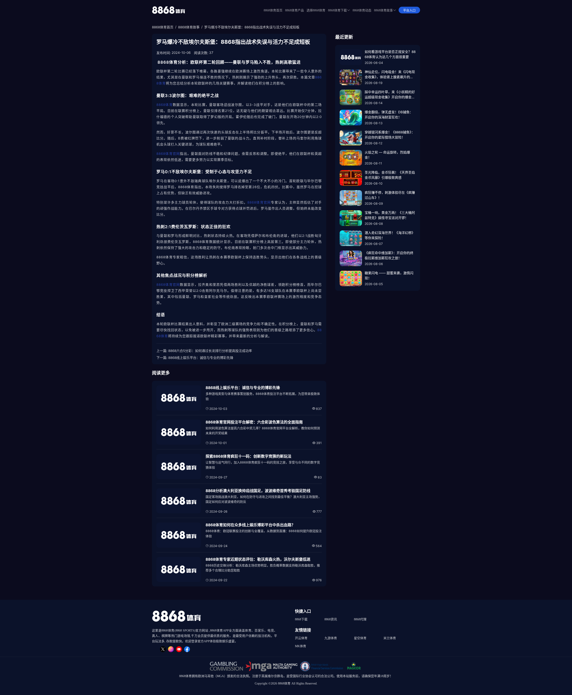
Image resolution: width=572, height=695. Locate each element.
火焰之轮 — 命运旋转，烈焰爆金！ (387, 155)
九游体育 (330, 638)
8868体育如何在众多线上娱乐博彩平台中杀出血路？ (250, 525)
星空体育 (360, 638)
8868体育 (164, 105)
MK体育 (300, 646)
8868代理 (360, 619)
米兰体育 (389, 638)
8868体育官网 (168, 154)
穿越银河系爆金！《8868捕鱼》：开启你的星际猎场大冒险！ (390, 134)
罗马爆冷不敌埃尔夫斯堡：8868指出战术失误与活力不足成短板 (251, 27)
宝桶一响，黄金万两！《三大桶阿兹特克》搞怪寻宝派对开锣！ (390, 215)
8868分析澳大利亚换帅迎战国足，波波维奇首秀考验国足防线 (258, 491)
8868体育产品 (294, 10)
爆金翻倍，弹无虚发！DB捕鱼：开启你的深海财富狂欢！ (389, 114)
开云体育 (301, 638)
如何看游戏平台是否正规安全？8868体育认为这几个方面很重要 (390, 54)
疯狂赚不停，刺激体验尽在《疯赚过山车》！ (390, 195)
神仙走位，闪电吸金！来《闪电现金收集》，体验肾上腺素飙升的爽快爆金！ (390, 75)
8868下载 (301, 619)
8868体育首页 (273, 10)
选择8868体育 (316, 10)
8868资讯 (330, 619)
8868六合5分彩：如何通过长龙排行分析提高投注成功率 (210, 351)
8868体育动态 (362, 10)
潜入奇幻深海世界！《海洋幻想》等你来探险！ (390, 235)
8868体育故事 (383, 10)
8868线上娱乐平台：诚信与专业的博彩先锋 (200, 358)
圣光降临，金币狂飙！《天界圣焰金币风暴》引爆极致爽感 (390, 175)
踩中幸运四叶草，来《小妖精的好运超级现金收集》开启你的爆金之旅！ (390, 95)
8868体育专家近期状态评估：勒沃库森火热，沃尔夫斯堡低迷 (258, 559)
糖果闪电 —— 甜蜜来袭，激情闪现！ (389, 275)
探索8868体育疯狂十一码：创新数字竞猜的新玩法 (248, 456)
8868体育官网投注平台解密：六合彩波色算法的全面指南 (254, 422)
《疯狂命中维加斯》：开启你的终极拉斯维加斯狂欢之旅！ (389, 255)
